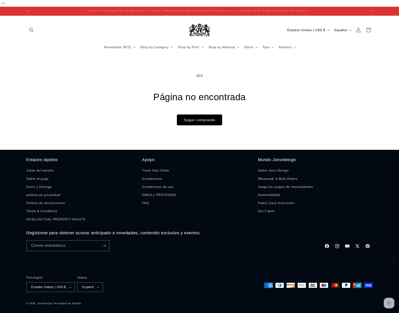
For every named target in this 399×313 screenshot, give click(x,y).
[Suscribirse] (104, 245)
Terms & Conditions (41, 211)
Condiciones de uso (157, 187)
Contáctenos (152, 179)
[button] (31, 30)
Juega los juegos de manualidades (285, 187)
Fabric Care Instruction (276, 203)
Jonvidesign (44, 303)
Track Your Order (155, 170)
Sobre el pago (37, 179)
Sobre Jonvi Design (273, 170)
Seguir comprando (199, 120)
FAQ (145, 203)
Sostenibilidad (269, 195)
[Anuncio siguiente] (371, 11)
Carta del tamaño (40, 170)
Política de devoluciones (45, 203)
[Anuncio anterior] (28, 11)
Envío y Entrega (39, 187)
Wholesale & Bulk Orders (278, 179)
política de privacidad (43, 195)
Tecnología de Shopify (67, 303)
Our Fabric (266, 211)
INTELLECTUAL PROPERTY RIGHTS (55, 219)
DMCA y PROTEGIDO (159, 195)
